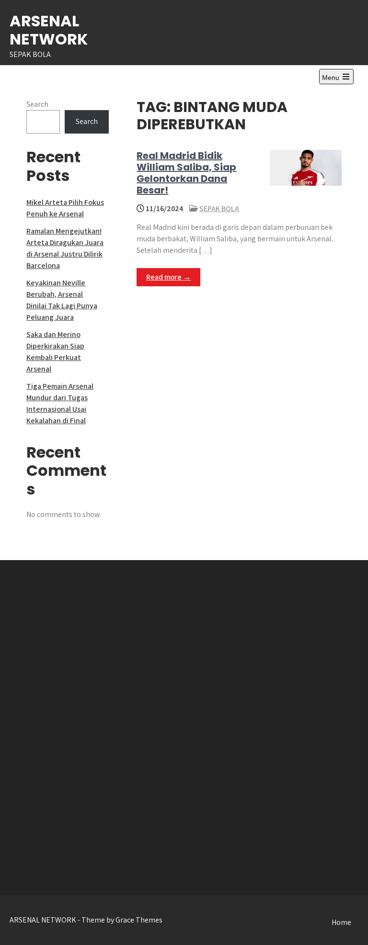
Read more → (168, 277)
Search (37, 104)
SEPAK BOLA (219, 208)
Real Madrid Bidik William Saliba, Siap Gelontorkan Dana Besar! (186, 173)
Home (341, 922)
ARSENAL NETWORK (49, 30)
